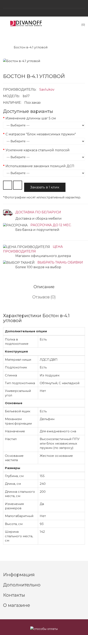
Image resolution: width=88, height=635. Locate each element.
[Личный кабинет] (44, 12)
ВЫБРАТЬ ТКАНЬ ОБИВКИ (60, 262)
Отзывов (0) (44, 297)
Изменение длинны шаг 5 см (31, 118)
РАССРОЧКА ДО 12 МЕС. (50, 225)
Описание (44, 286)
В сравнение (17, 185)
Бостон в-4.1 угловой (30, 47)
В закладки (7, 185)
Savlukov (46, 89)
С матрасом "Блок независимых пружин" (41, 134)
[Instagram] (44, 4)
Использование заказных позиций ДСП (40, 166)
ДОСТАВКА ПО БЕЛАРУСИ (38, 212)
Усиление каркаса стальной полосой (38, 150)
